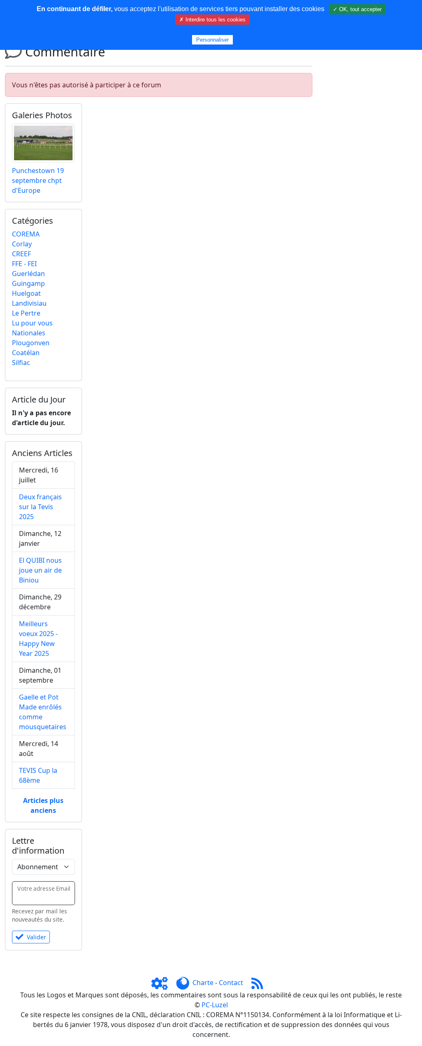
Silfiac (21, 362)
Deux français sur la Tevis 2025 (40, 506)
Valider (36, 937)
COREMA (26, 234)
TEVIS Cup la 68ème (38, 775)
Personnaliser (212, 40)
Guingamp (28, 283)
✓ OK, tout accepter (357, 9)
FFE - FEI (24, 263)
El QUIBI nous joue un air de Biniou (40, 570)
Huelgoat (26, 293)
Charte (202, 982)
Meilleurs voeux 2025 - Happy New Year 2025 (38, 638)
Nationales (28, 332)
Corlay (22, 243)
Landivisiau (29, 303)
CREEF (21, 253)
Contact (231, 982)
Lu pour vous (32, 323)
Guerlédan (28, 273)
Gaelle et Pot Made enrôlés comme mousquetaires (42, 712)
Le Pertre (26, 313)
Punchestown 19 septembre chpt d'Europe (38, 180)
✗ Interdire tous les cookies (212, 19)
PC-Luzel (215, 1004)
